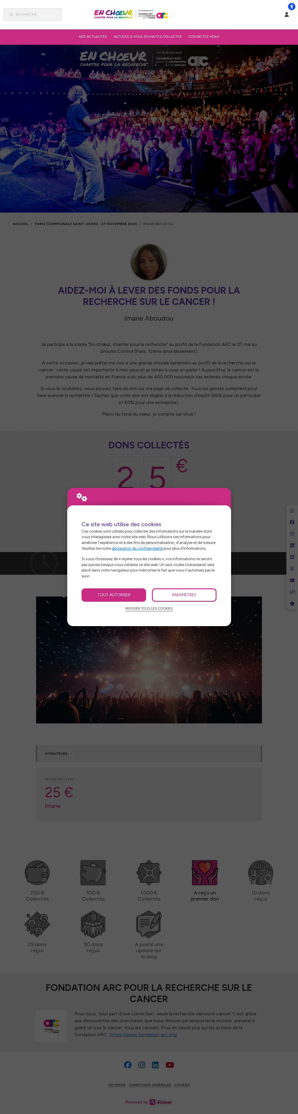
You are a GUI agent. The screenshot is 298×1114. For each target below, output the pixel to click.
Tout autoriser (113, 594)
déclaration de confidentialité (137, 548)
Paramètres (184, 594)
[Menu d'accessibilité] (291, 6)
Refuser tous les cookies (149, 608)
